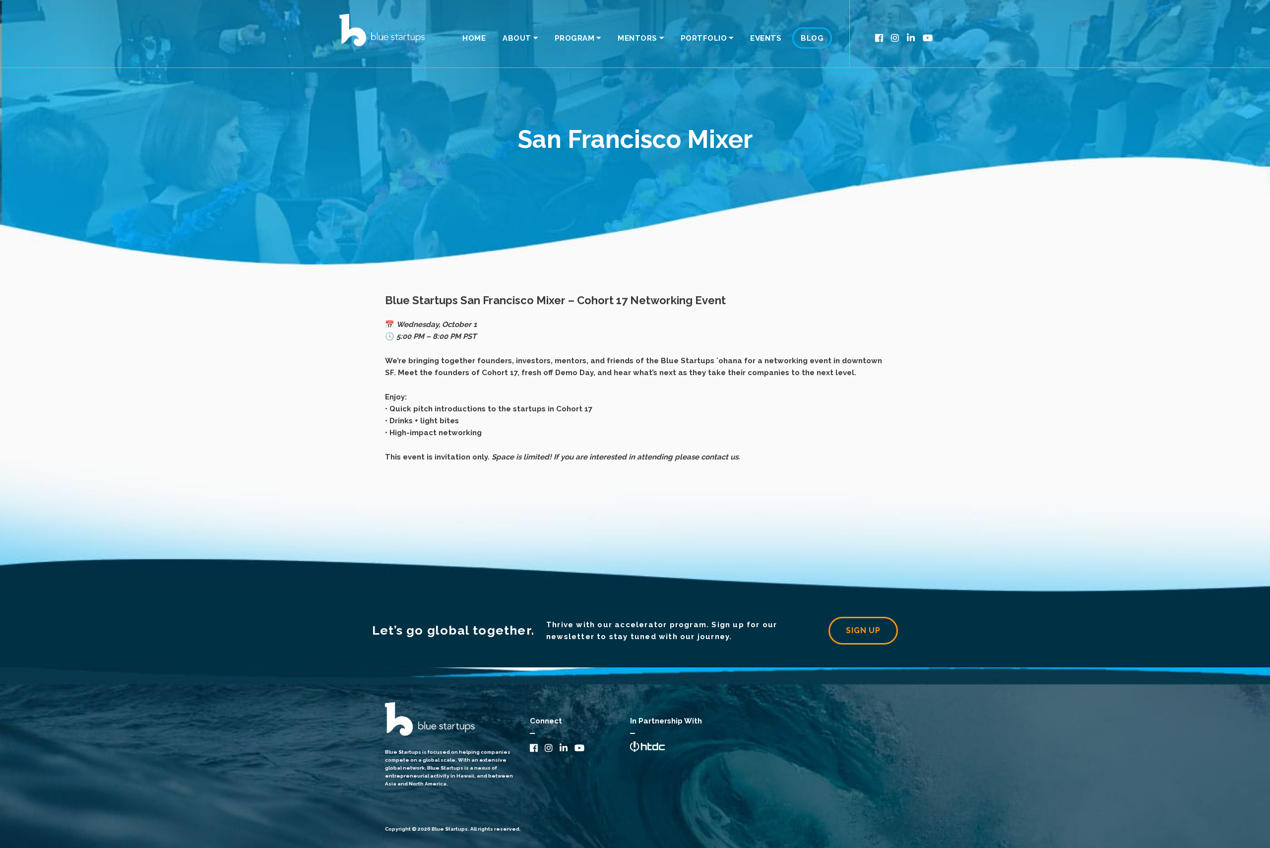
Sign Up (863, 630)
